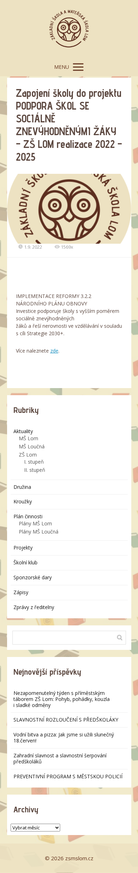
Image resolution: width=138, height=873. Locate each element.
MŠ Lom (28, 438)
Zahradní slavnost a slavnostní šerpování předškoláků (60, 758)
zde (54, 350)
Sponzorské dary (32, 577)
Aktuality (23, 431)
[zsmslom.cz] (69, 29)
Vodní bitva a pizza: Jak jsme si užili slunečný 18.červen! (63, 737)
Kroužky (22, 501)
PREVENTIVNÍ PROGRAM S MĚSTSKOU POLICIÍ (67, 776)
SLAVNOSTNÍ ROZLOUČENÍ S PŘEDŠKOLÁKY (65, 719)
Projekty (23, 547)
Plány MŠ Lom (35, 523)
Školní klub (25, 562)
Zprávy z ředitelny (33, 607)
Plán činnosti (27, 516)
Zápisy (20, 592)
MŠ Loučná (32, 446)
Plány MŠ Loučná (38, 531)
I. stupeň (34, 461)
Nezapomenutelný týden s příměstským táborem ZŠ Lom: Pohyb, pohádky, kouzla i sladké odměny (61, 699)
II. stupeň (34, 469)
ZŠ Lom (28, 454)
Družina (22, 487)
